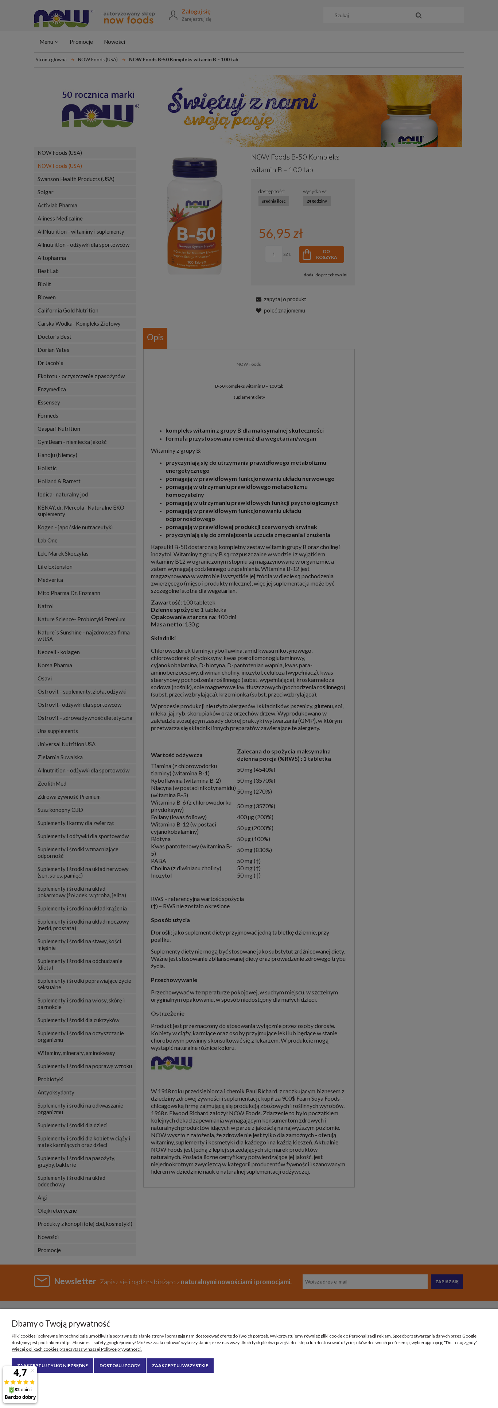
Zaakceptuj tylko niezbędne (52, 1365)
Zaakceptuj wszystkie (180, 1365)
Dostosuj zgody (120, 1365)
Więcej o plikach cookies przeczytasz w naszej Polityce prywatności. (77, 1349)
